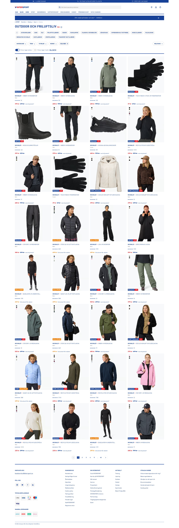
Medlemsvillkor (69, 488)
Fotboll (117, 482)
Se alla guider (144, 488)
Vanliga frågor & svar (71, 476)
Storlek (41, 43)
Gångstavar (104, 32)
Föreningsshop (83, 12)
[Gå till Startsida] (22, 7)
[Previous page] (73, 457)
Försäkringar (69, 499)
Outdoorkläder (26, 32)
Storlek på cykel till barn (147, 485)
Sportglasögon (50, 37)
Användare (20, 43)
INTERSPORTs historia (96, 494)
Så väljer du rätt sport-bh (147, 479)
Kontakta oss (69, 473)
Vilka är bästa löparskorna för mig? (150, 473)
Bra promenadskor (145, 482)
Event (91, 502)
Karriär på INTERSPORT (97, 476)
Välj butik (52, 50)
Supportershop (53, 12)
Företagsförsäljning (96, 491)
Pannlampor (74, 32)
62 (101, 457)
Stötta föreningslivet (96, 488)
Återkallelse (68, 479)
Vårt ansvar (93, 479)
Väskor (64, 32)
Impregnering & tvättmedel (119, 32)
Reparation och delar (23, 37)
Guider (74, 12)
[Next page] (106, 457)
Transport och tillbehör (66, 37)
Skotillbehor (38, 37)
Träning (117, 473)
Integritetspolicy (70, 485)
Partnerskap (94, 496)
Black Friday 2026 (120, 491)
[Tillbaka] (17, 33)
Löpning (117, 476)
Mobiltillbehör (137, 32)
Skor (35, 32)
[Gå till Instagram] (17, 485)
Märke (52, 43)
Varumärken (41, 12)
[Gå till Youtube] (22, 485)
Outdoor (117, 479)
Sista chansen (95, 12)
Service (92, 482)
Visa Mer (63, 43)
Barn (21, 12)
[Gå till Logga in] (156, 7)
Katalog (30, 22)
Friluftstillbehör (53, 32)
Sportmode (118, 488)
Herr (27, 12)
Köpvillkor (68, 482)
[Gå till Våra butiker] (151, 7)
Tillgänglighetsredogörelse (98, 499)
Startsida (23, 22)
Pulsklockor (149, 32)
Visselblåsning (69, 496)
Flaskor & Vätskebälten (89, 32)
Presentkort (93, 485)
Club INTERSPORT (95, 473)
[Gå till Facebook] (28, 485)
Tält (42, 32)
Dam (16, 12)
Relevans (157, 43)
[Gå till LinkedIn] (33, 485)
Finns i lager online (26, 50)
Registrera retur (70, 505)
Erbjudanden (65, 12)
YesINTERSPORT (70, 502)
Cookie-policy (69, 491)
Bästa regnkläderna (146, 476)
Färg (31, 43)
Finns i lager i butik (43, 50)
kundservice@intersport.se (24, 473)
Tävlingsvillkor (69, 494)
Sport (33, 12)
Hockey (117, 485)
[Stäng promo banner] (158, 18)
